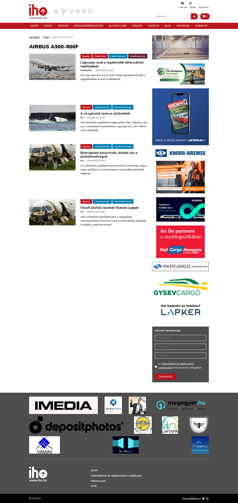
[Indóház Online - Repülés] (64, 11)
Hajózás (153, 25)
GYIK (94, 486)
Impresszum (98, 481)
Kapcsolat (183, 7)
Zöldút (137, 25)
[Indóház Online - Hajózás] (90, 11)
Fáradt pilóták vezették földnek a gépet (109, 208)
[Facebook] (181, 3)
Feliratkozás (165, 376)
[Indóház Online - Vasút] (56, 11)
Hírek (46, 37)
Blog (168, 25)
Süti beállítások (191, 498)
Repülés (63, 25)
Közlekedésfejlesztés (88, 25)
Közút (48, 25)
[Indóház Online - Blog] (78, 11)
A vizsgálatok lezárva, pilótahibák (105, 113)
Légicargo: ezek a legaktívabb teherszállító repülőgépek (112, 64)
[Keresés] (194, 16)
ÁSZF (94, 470)
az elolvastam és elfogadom (180, 365)
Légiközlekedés (118, 56)
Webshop (201, 25)
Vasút (35, 25)
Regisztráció (203, 7)
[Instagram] (189, 3)
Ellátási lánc (118, 25)
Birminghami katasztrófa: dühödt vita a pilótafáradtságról (108, 155)
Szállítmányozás (137, 56)
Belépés (193, 7)
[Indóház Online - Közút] (72, 11)
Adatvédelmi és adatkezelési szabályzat (116, 475)
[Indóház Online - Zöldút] (84, 11)
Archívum (183, 25)
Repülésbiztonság (122, 107)
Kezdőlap (34, 37)
